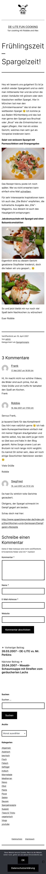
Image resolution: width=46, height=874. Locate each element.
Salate (4, 797)
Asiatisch (6, 752)
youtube (5, 824)
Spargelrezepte (22, 342)
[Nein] (43, 862)
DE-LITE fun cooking (23, 26)
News (4, 782)
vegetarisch (7, 816)
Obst (4, 786)
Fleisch (5, 763)
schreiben (25, 191)
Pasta (4, 790)
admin (8, 339)
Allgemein (6, 748)
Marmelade (7, 774)
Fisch (4, 759)
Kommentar (8, 557)
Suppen (5, 809)
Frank (14, 365)
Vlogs (4, 820)
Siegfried (17, 481)
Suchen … (6, 699)
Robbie (15, 403)
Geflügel (5, 767)
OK (23, 860)
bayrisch (6, 755)
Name (5, 585)
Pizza (4, 794)
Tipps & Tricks (8, 813)
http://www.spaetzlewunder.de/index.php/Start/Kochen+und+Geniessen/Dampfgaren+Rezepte (23, 523)
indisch (5, 771)
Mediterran (7, 778)
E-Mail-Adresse (10, 599)
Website (6, 613)
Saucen (5, 801)
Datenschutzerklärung (23, 868)
